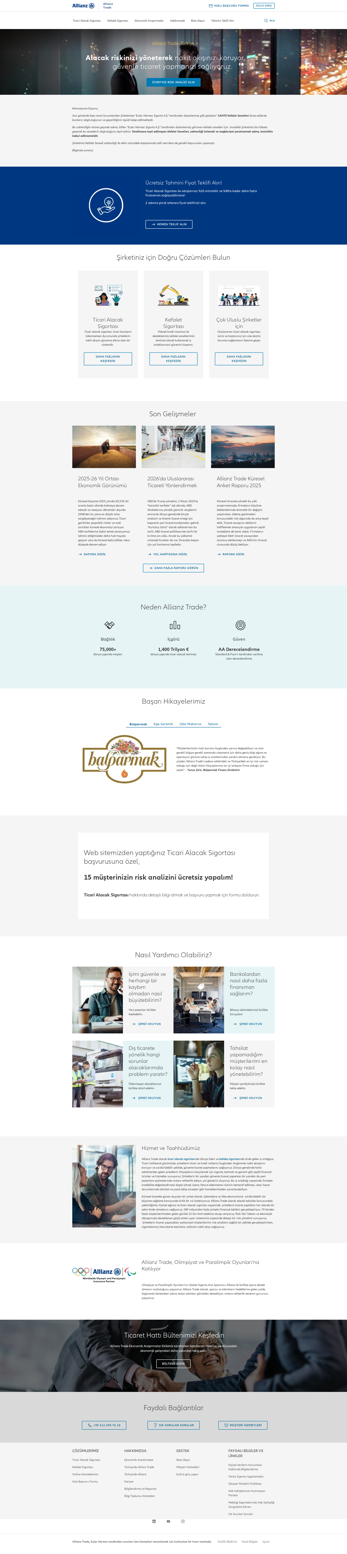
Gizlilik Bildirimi (227, 1542)
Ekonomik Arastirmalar (138, 1460)
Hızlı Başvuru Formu (85, 1481)
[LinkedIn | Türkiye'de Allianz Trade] (154, 1521)
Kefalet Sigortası (117, 21)
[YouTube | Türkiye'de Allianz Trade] (168, 1521)
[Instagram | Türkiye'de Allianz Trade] (183, 1521)
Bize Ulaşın (198, 21)
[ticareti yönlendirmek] (173, 447)
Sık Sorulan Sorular (240, 1514)
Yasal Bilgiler (249, 1542)
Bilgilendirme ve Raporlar (140, 1489)
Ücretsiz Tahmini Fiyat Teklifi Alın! (183, 183)
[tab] (138, 724)
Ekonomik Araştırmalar (149, 21)
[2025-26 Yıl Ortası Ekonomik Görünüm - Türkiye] (104, 447)
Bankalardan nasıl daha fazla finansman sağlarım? (248, 984)
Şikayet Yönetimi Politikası (245, 1484)
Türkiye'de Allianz (135, 1474)
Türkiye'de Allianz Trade (139, 1467)
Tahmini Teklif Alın (222, 21)
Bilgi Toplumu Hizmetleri (139, 1496)
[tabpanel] (173, 760)
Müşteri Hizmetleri (187, 1467)
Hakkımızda (177, 21)
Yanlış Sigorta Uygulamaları (246, 1476)
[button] (269, 20)
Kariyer (129, 1481)
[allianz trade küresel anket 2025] (243, 447)
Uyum (265, 1542)
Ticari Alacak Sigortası (87, 21)
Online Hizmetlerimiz (85, 1474)
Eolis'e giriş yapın (187, 1474)
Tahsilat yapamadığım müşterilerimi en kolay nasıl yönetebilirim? (248, 1061)
